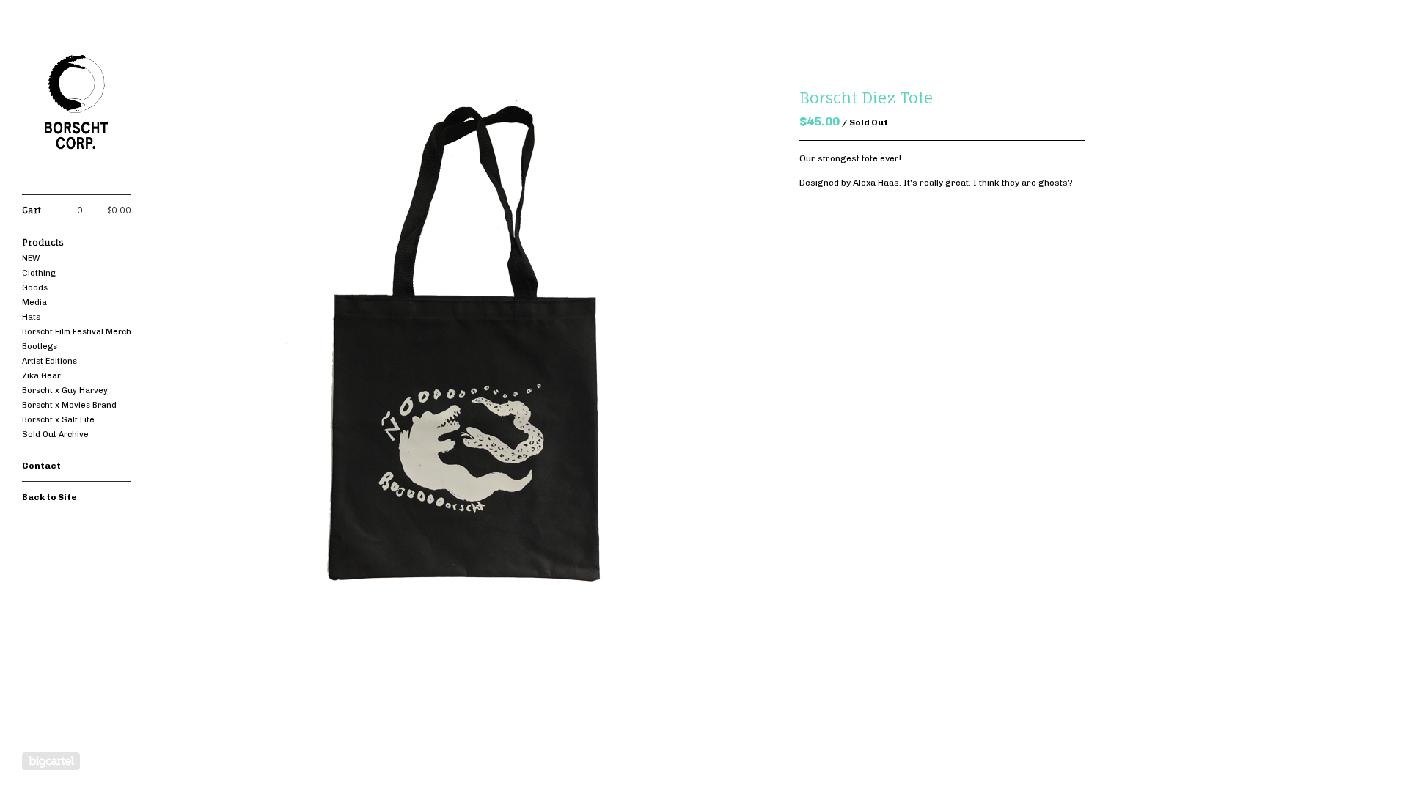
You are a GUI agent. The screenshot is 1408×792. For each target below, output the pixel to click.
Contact (41, 466)
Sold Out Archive (55, 434)
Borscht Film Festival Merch (76, 332)
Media (34, 302)
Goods (35, 288)
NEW (31, 258)
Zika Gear (41, 376)
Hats (31, 317)
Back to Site (49, 497)
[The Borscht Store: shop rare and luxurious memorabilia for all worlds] (77, 105)
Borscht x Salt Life (58, 420)
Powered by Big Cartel (51, 761)
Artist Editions (49, 361)
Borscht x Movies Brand (69, 405)
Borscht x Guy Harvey (65, 390)
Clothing (39, 273)
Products (43, 242)
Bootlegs (39, 346)
